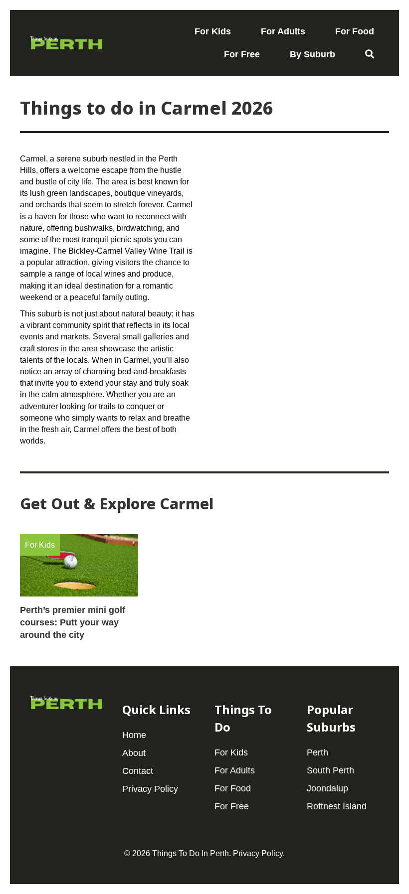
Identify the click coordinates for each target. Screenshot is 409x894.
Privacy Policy (258, 853)
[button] (369, 54)
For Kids (40, 545)
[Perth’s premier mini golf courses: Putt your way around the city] (79, 591)
